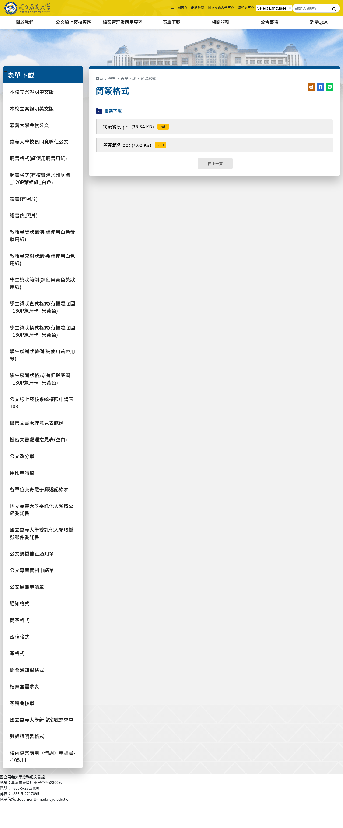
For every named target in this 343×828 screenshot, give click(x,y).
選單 (112, 78)
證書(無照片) (24, 215)
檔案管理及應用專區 (123, 22)
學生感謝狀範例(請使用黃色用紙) (42, 355)
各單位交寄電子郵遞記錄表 (39, 489)
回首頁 (182, 7)
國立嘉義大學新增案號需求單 (42, 719)
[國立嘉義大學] (28, 8)
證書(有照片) (24, 198)
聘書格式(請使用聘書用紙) (38, 158)
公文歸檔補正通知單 (32, 553)
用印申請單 (22, 472)
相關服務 (220, 22)
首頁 (99, 78)
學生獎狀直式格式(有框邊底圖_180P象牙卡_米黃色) (42, 307)
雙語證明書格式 (27, 736)
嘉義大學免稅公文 (29, 124)
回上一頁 (215, 163)
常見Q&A (318, 22)
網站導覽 (197, 7)
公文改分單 (22, 456)
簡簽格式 (19, 620)
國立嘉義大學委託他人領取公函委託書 (42, 509)
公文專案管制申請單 (32, 570)
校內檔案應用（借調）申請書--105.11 (42, 756)
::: (172, 7)
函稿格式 (19, 636)
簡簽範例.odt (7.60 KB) (133, 145)
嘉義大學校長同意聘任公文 (39, 141)
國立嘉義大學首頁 (221, 7)
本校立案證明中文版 (32, 91)
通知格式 (19, 603)
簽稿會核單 (22, 703)
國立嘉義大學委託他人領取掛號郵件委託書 (42, 533)
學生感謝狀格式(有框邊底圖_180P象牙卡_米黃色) (40, 378)
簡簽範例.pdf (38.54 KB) (135, 126)
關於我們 (24, 22)
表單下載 (171, 22)
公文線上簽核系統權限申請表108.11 (42, 402)
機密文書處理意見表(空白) (38, 439)
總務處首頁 (246, 7)
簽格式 (17, 653)
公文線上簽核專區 (73, 22)
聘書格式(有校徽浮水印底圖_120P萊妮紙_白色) (40, 178)
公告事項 (269, 22)
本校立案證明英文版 (32, 108)
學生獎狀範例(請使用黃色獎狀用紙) (42, 283)
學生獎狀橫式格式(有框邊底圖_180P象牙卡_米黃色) (42, 331)
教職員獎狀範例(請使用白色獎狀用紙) (42, 235)
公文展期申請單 (27, 586)
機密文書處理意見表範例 (37, 422)
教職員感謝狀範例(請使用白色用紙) (42, 259)
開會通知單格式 (27, 669)
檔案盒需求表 (24, 686)
